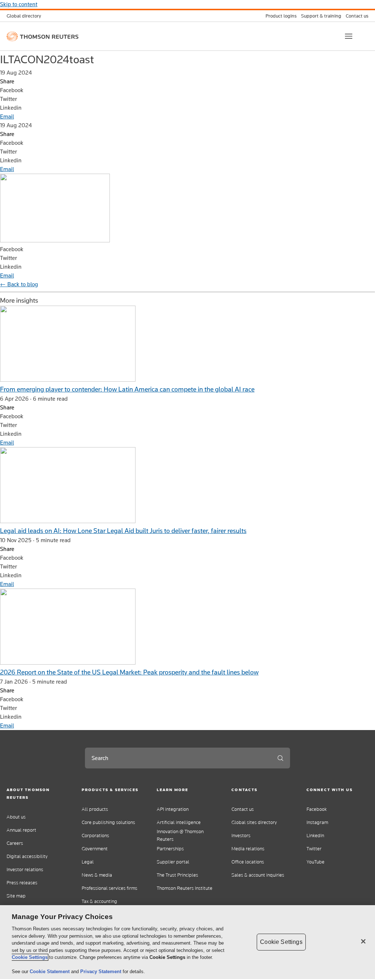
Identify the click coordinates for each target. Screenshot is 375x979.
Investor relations (25, 869)
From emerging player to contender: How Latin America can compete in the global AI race (127, 389)
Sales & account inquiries (257, 875)
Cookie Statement (50, 971)
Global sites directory (254, 822)
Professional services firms (109, 888)
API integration (173, 809)
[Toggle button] (349, 36)
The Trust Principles (177, 875)
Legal (88, 862)
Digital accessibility (27, 856)
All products (95, 809)
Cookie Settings (30, 957)
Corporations (95, 835)
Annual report (21, 830)
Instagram (317, 822)
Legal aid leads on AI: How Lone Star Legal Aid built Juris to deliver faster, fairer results (123, 530)
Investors (240, 835)
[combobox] (178, 758)
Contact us (242, 809)
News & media (97, 875)
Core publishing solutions (108, 822)
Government (95, 849)
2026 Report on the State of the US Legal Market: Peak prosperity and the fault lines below (129, 672)
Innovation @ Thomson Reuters (180, 835)
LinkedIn (315, 835)
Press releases (22, 883)
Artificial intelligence (179, 822)
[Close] (363, 941)
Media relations (247, 849)
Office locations (247, 862)
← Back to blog (19, 284)
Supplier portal (173, 862)
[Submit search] (280, 758)
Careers (15, 843)
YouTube (315, 862)
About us (16, 817)
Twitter (314, 849)
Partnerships (170, 849)
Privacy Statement (101, 971)
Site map (16, 896)
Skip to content (18, 4)
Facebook (317, 809)
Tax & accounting (99, 901)
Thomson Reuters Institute (184, 888)
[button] (37, 793)
